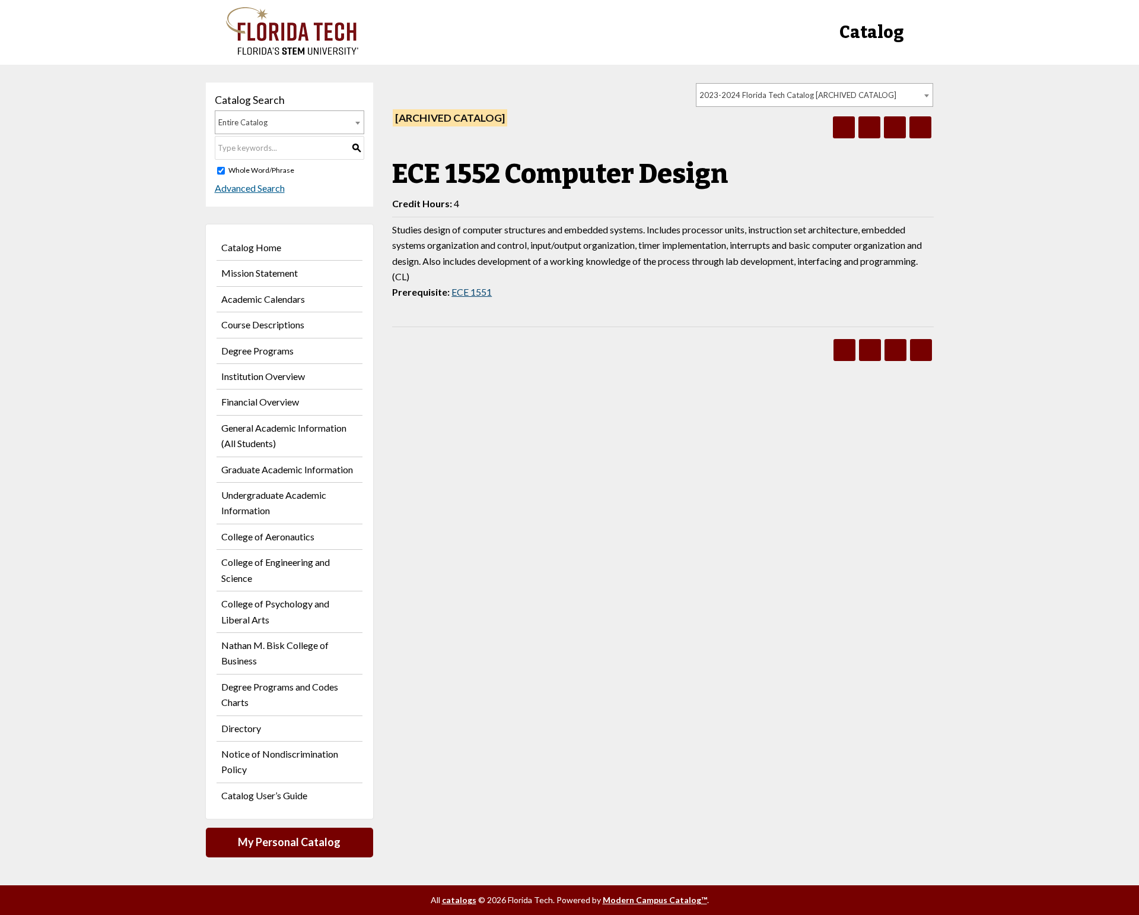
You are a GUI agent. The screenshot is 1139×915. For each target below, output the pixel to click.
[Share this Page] (869, 127)
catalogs (459, 900)
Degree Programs (257, 350)
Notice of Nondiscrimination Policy (279, 761)
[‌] (292, 51)
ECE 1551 (471, 291)
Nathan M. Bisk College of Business (275, 652)
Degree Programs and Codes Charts (279, 694)
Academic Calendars (263, 299)
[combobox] (814, 95)
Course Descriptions (262, 324)
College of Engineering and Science (275, 569)
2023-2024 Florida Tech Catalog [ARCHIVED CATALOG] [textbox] (797, 95)
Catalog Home (251, 247)
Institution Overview (263, 376)
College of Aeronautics (267, 536)
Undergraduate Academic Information (273, 502)
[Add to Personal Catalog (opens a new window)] (844, 127)
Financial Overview (260, 401)
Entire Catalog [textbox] (243, 122)
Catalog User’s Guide (264, 795)
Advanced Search (250, 188)
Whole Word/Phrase (261, 170)
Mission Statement (259, 272)
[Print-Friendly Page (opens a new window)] (895, 127)
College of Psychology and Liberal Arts (275, 611)
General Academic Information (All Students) (283, 435)
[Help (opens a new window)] (920, 127)
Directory (241, 728)
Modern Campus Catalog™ (655, 900)
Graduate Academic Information (287, 469)
